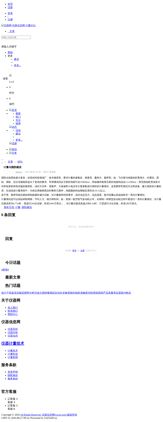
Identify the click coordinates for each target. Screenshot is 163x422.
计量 (17, 207)
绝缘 (47, 292)
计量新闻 (13, 357)
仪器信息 (13, 335)
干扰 (8, 292)
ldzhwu (19, 172)
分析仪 (33, 292)
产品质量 (108, 292)
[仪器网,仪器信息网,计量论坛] (18, 25)
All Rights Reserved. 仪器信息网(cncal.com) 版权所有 (48, 414)
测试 (52, 292)
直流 (14, 292)
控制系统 (93, 292)
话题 (10, 7)
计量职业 (13, 354)
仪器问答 (13, 332)
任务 (14, 153)
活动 (18, 130)
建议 (16, 59)
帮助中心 (13, 314)
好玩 (20, 161)
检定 (128, 292)
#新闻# (5, 269)
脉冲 (123, 292)
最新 (18, 113)
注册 (10, 19)
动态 (14, 127)
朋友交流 (9, 207)
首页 (10, 4)
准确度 (84, 292)
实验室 (20, 292)
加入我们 (13, 307)
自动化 (58, 292)
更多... (17, 65)
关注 (18, 120)
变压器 (117, 292)
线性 (72, 292)
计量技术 (13, 350)
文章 (11, 31)
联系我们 (13, 311)
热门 (18, 116)
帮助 (10, 52)
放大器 (41, 292)
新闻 (100, 292)
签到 (14, 149)
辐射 (77, 292)
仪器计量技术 (12, 343)
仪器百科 (13, 329)
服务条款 (13, 378)
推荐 (18, 123)
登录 (10, 13)
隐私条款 (13, 375)
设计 (3, 292)
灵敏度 (66, 292)
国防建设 (27, 207)
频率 (26, 292)
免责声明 (13, 372)
